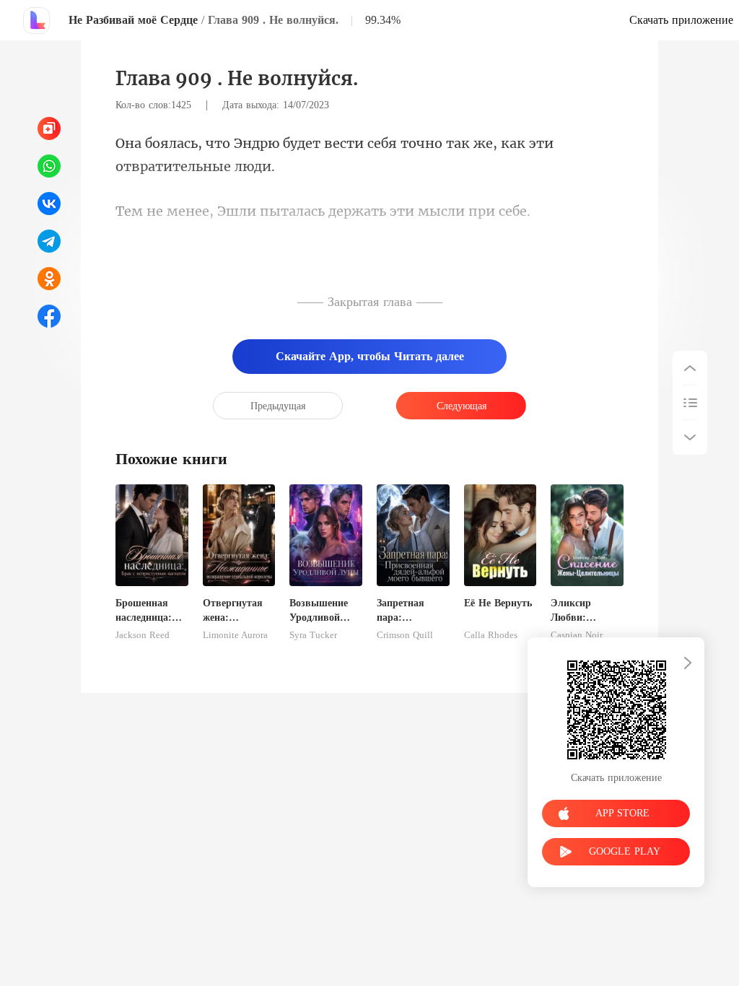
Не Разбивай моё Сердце (133, 20)
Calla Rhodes (490, 635)
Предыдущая (277, 406)
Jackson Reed (142, 635)
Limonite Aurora (235, 635)
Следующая (461, 406)
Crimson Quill (405, 635)
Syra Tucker (313, 635)
